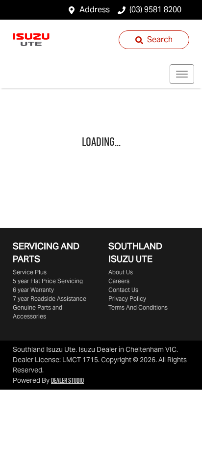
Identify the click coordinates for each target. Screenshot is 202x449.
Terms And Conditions (138, 307)
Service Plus (30, 272)
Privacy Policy (127, 298)
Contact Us (123, 289)
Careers (118, 281)
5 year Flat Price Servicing (48, 281)
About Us (120, 272)
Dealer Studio (67, 380)
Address (94, 9)
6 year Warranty (33, 289)
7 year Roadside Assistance (49, 298)
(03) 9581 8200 (155, 9)
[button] (182, 74)
